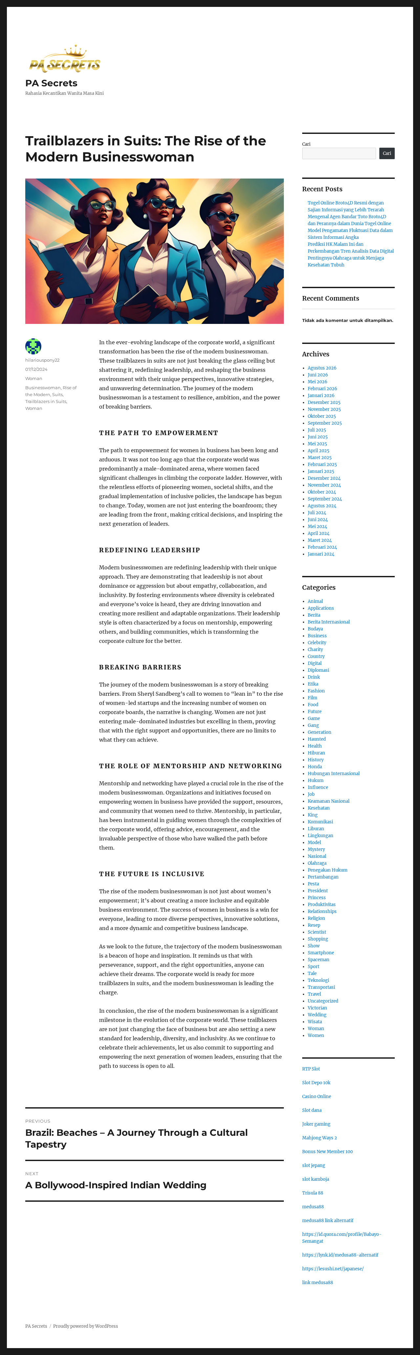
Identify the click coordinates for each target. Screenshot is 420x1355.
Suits (57, 394)
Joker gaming (316, 1124)
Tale (312, 973)
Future (315, 711)
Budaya (315, 629)
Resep (314, 925)
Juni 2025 (318, 437)
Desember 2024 (324, 478)
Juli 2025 (317, 430)
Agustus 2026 (322, 368)
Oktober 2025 (322, 416)
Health (315, 746)
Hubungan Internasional (334, 773)
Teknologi (318, 980)
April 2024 (318, 533)
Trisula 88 (312, 1193)
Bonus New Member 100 (327, 1151)
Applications (321, 608)
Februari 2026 (322, 389)
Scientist (317, 932)
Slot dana (312, 1110)
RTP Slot (311, 1069)
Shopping (318, 939)
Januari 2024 (321, 554)
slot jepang (313, 1165)
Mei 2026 (317, 382)
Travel (314, 994)
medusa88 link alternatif (327, 1220)
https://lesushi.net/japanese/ (333, 1269)
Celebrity (317, 643)
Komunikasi (320, 822)
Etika (313, 684)
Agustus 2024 (322, 506)
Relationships (322, 911)
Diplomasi (318, 670)
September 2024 (325, 499)
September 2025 (325, 423)
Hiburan (316, 753)
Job (311, 794)
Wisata (315, 1022)
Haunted (317, 739)
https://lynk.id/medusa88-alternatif (340, 1255)
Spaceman (318, 960)
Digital (315, 663)
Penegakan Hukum (327, 870)
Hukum (316, 780)
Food (313, 705)
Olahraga (317, 863)
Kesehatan (319, 808)
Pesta (313, 884)
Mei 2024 (317, 526)
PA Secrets (51, 83)
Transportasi (321, 987)
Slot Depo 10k (316, 1083)
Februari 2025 (322, 464)
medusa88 (313, 1207)
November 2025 (324, 409)
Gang (313, 725)
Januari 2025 (321, 471)
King (313, 815)
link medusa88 (317, 1282)
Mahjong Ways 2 (319, 1138)
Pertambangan (323, 877)
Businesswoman (43, 387)
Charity (315, 649)
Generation (319, 732)
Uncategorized (323, 1001)
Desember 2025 (324, 402)
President (318, 891)
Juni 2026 (318, 375)
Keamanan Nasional (328, 801)
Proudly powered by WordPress (85, 1326)
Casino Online (316, 1096)
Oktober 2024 (322, 492)
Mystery (316, 849)
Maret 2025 (320, 457)
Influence (318, 787)
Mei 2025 (317, 444)
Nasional (317, 856)
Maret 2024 (320, 540)
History (316, 760)
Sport (313, 966)
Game (314, 718)
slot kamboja (315, 1179)
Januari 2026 (321, 395)
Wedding (317, 1015)
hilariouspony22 (42, 360)
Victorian (317, 1008)
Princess (317, 897)
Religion (316, 918)
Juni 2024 (318, 519)
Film (312, 698)
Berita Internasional (329, 622)
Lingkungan (320, 835)
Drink (314, 677)
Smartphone (321, 953)
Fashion (316, 691)
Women (316, 1035)
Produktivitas (322, 904)
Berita (314, 615)
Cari (306, 144)
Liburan (316, 829)
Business (317, 636)
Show (314, 946)
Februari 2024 (322, 547)
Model (314, 842)
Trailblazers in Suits (45, 401)
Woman (33, 378)
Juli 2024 (317, 513)
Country (316, 656)
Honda (315, 767)
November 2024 (324, 485)
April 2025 (318, 451)
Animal (315, 601)
